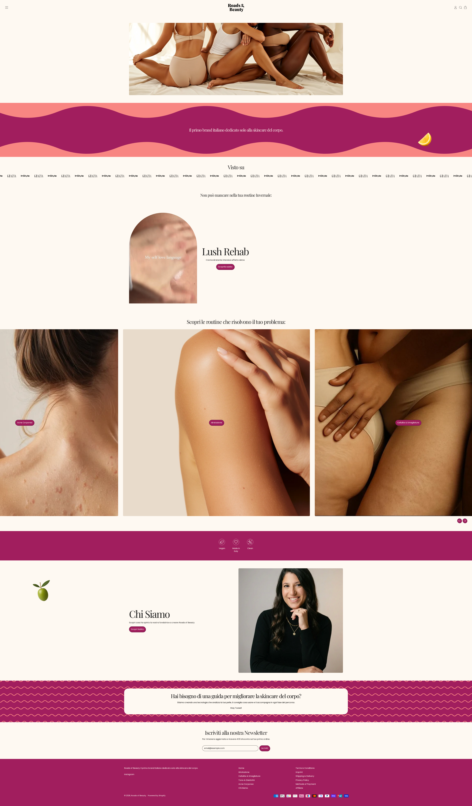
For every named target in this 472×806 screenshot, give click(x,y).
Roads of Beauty (138, 795)
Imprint (299, 772)
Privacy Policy (302, 780)
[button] (460, 7)
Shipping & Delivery (305, 776)
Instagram (129, 774)
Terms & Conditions (305, 768)
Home (241, 768)
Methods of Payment (306, 784)
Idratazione (243, 772)
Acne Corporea (245, 784)
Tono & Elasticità (246, 780)
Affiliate (299, 788)
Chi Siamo (243, 788)
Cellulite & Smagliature (249, 776)
